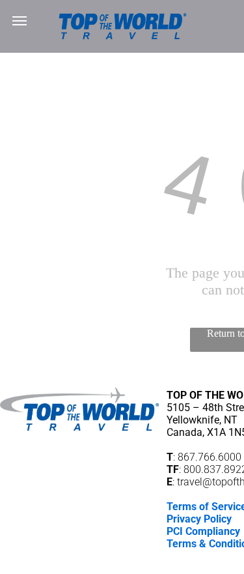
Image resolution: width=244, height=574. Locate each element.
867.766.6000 (209, 457)
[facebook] (227, 562)
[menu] (20, 21)
